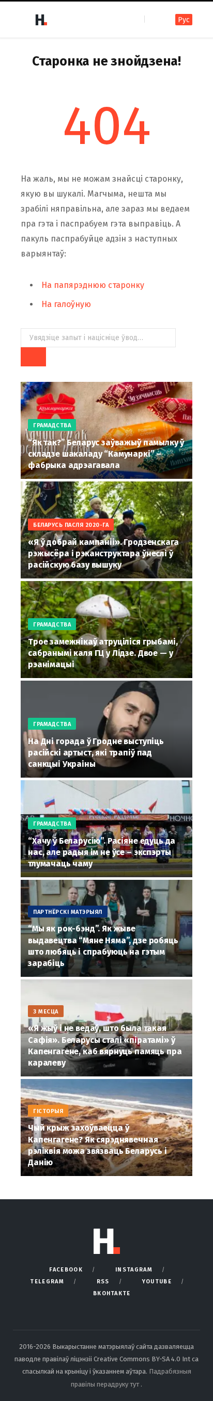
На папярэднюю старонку (92, 285)
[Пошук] (153, 19)
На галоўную (66, 304)
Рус (184, 19)
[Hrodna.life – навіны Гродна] (41, 19)
